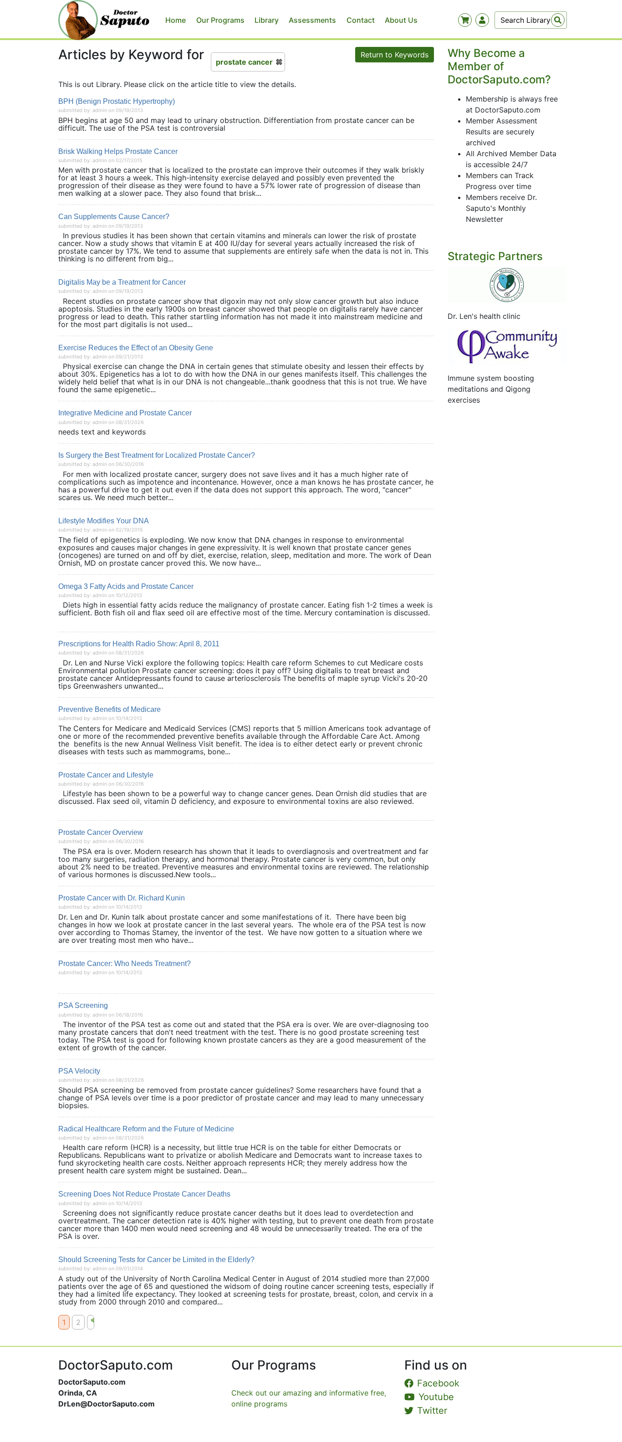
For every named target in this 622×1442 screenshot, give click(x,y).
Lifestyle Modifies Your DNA (103, 521)
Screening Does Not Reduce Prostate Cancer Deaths (144, 1194)
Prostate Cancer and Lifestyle (105, 775)
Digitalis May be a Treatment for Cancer (122, 282)
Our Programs (220, 20)
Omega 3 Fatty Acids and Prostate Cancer (126, 586)
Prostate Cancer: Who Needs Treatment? (124, 963)
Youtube (436, 1396)
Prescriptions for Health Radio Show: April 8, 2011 (138, 644)
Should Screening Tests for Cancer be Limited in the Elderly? (156, 1259)
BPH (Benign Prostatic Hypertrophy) (116, 101)
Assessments (312, 20)
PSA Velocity (79, 1071)
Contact (361, 20)
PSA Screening (83, 1005)
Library (267, 20)
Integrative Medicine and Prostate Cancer (125, 413)
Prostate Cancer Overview (100, 832)
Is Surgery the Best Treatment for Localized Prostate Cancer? (156, 455)
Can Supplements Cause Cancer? (113, 216)
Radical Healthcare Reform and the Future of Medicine (146, 1129)
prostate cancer (244, 61)
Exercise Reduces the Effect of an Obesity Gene (135, 348)
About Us (401, 20)
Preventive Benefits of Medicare (109, 709)
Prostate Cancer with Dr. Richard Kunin (121, 898)
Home (175, 20)
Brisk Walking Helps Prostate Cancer (118, 151)
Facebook (438, 1383)
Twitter (432, 1410)
